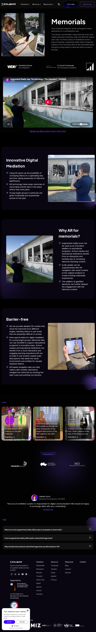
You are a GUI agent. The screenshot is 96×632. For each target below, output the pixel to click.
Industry (39, 594)
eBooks (68, 573)
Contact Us (48, 510)
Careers (54, 569)
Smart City (40, 580)
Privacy (54, 580)
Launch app (87, 4)
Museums (40, 569)
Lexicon (68, 569)
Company (54, 565)
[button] (24, 4)
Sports (38, 587)
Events (39, 590)
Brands (39, 573)
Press (53, 573)
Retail (38, 583)
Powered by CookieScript (16, 628)
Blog (67, 565)
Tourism (39, 576)
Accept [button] (9, 622)
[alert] (16, 619)
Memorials (40, 565)
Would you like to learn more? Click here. (48, 131)
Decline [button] (22, 622)
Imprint (53, 576)
